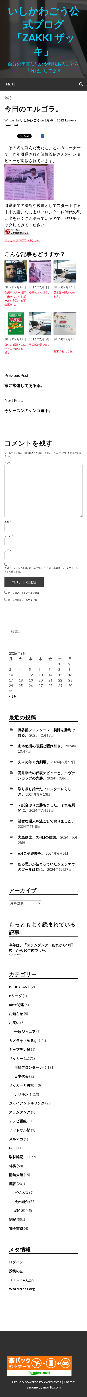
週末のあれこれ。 (64, 351)
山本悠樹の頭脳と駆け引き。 (41, 746)
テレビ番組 (18, 1121)
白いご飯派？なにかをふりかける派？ (15, 348)
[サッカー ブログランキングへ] (16, 233)
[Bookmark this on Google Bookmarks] (42, 136)
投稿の (18, 1271)
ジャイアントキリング (27, 1103)
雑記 (8, 98)
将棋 (12, 1165)
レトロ (14, 1148)
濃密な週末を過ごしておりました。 (46, 821)
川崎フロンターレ (28, 1067)
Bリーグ (15, 996)
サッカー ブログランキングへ (22, 240)
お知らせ (16, 1013)
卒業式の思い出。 (39, 344)
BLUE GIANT (19, 987)
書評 (12, 1183)
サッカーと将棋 (21, 1085)
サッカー (16, 1058)
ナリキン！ (23, 1094)
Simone (32, 1387)
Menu (10, 84)
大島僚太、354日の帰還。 (39, 837)
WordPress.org (22, 1289)
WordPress (52, 1382)
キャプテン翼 (19, 1049)
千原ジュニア (25, 1031)
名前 (7, 522)
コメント (8, 463)
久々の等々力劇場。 (34, 762)
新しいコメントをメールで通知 (23, 592)
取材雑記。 (18, 1157)
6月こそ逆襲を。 (31, 853)
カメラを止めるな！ (25, 1040)
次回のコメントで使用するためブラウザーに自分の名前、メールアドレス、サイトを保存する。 (43, 570)
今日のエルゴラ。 (39, 292)
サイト (7, 550)
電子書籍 (16, 1228)
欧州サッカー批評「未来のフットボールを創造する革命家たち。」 (15, 298)
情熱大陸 (16, 1174)
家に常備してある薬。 (24, 385)
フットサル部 (19, 1130)
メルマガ (16, 1139)
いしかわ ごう (30, 120)
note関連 (16, 1004)
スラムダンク (19, 1112)
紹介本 (19, 1210)
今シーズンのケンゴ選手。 (28, 410)
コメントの (21, 1280)
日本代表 (21, 1076)
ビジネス (21, 1192)
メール (8, 536)
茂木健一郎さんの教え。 (64, 294)
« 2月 (13, 696)
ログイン (16, 1262)
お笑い (14, 1022)
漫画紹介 (21, 1201)
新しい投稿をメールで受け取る (23, 599)
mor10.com (52, 1387)
